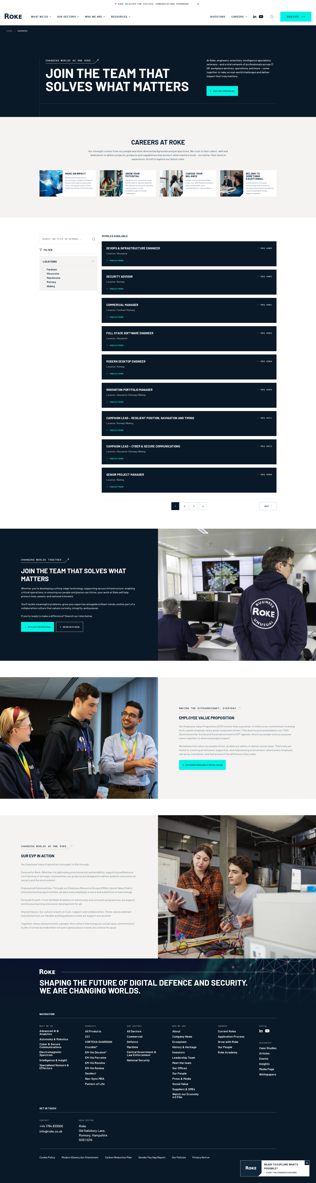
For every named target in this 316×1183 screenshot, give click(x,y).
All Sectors (134, 1031)
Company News (182, 1036)
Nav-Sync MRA (94, 1078)
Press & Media (181, 1078)
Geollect (90, 1073)
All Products (93, 1031)
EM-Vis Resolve (95, 1062)
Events (263, 1058)
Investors (217, 16)
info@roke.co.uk (51, 1131)
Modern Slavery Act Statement (80, 1157)
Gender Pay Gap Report (151, 1157)
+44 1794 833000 (51, 1126)
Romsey (51, 281)
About (176, 1031)
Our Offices (179, 1068)
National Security (138, 1060)
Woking (51, 286)
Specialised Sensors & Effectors (54, 1067)
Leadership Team (183, 1057)
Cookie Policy (47, 1157)
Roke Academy (227, 1052)
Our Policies (179, 1157)
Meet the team (181, 1062)
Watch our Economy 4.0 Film (185, 1095)
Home (10, 31)
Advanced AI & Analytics (49, 1032)
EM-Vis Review (94, 1068)
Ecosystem (179, 1041)
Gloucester (53, 273)
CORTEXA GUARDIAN (98, 1041)
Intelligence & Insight (53, 1060)
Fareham (52, 269)
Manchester (53, 277)
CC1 (87, 1036)
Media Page (266, 1069)
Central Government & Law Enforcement (141, 1053)
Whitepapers (267, 1074)
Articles (264, 1053)
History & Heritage (184, 1046)
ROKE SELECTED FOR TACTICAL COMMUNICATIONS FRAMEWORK (153, 4)
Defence (132, 1041)
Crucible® (91, 1046)
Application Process (231, 1036)
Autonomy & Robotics (54, 1039)
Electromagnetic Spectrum (50, 1053)
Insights (264, 1063)
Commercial (134, 1036)
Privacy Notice (201, 1157)
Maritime (132, 1046)
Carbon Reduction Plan (118, 1157)
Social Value (180, 1083)
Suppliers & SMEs (183, 1089)
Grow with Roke (228, 1041)
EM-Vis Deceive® (96, 1052)
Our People (179, 1073)
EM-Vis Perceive (95, 1057)
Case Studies (267, 1047)
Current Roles (227, 1031)
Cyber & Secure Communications (50, 1045)
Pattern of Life (95, 1083)
